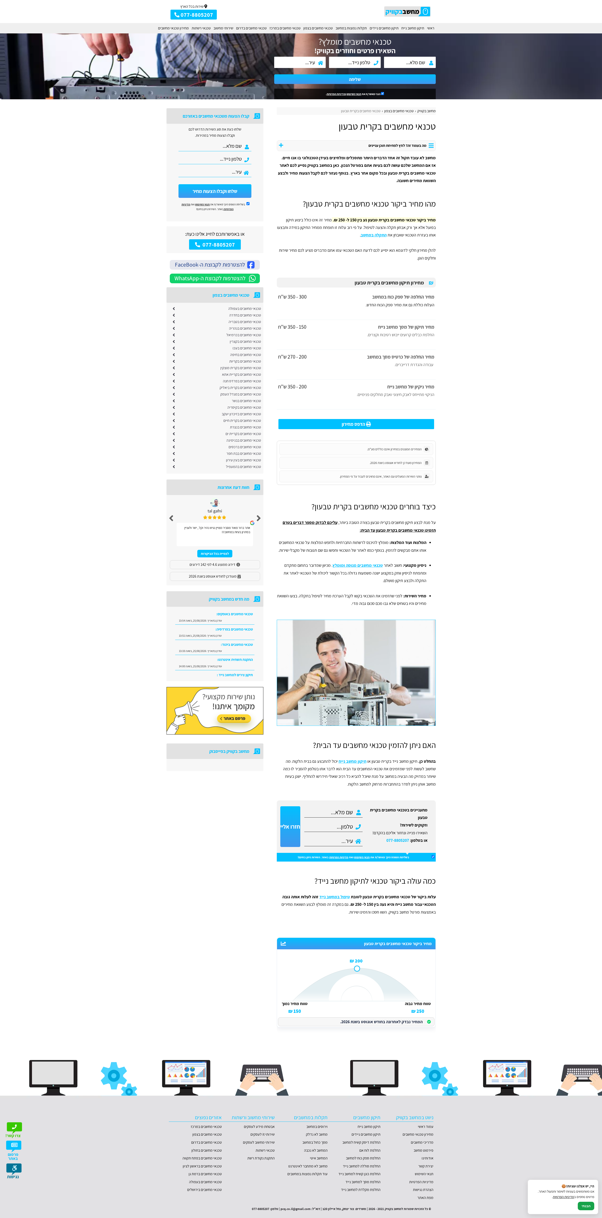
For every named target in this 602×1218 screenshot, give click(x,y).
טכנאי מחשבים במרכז (285, 28)
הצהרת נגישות (423, 1189)
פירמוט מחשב (423, 1150)
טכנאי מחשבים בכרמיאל (243, 334)
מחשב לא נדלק (317, 1134)
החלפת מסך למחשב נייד (362, 1181)
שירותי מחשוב (223, 28)
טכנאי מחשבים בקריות (245, 361)
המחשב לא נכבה (316, 1150)
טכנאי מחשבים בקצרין (245, 341)
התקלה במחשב (374, 235)
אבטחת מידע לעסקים (259, 1126)
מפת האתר (425, 1197)
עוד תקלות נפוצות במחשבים (307, 1173)
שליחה (355, 79)
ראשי (430, 28)
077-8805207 (397, 840)
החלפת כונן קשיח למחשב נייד (359, 1173)
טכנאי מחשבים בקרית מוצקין (240, 367)
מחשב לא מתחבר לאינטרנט (308, 1166)
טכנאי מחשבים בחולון (206, 1150)
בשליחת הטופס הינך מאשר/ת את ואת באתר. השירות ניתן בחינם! (353, 857)
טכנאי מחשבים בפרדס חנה (242, 381)
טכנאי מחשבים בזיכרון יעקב (241, 413)
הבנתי (586, 1206)
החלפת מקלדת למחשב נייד (360, 1189)
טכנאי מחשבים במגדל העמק (240, 394)
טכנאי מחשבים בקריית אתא (241, 374)
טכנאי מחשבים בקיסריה (244, 407)
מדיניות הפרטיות (338, 857)
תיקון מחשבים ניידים (384, 28)
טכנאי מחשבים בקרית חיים (242, 420)
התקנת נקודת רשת (261, 1158)
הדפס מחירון (354, 424)
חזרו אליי (290, 826)
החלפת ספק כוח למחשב (363, 1158)
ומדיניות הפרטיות (336, 94)
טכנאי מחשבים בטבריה (245, 321)
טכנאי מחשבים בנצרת (245, 427)
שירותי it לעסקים (262, 1134)
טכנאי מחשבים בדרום (251, 28)
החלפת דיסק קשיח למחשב (361, 1142)
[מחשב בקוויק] (408, 11)
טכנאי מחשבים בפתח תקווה (202, 1158)
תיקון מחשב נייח (412, 28)
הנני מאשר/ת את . (353, 94)
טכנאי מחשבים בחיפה (245, 354)
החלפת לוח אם (369, 1150)
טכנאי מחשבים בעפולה (244, 308)
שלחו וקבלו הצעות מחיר (215, 191)
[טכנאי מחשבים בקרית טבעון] (356, 673)
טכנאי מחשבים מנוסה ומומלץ (358, 565)
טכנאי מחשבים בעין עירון (243, 460)
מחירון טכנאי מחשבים (173, 28)
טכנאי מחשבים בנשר (246, 400)
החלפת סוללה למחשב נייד (361, 1166)
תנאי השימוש (354, 94)
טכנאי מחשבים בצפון (318, 28)
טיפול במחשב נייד (334, 896)
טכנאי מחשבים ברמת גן (205, 1173)
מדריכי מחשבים (422, 1142)
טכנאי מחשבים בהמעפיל (243, 466)
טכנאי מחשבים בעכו (247, 348)
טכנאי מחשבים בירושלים (204, 1189)
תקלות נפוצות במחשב (351, 28)
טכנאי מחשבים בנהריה (245, 328)
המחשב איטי (319, 1158)
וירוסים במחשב (317, 1126)
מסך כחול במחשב (315, 1142)
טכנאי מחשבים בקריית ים (243, 433)
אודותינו (427, 1158)
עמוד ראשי (425, 1126)
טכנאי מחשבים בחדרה (245, 315)
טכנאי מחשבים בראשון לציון (202, 1166)
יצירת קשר (425, 1166)
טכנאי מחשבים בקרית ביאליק (240, 387)
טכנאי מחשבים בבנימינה (243, 440)
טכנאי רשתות (201, 28)
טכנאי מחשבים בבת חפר (243, 453)
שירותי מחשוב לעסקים (259, 1142)
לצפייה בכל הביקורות (215, 553)
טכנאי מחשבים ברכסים (245, 446)
